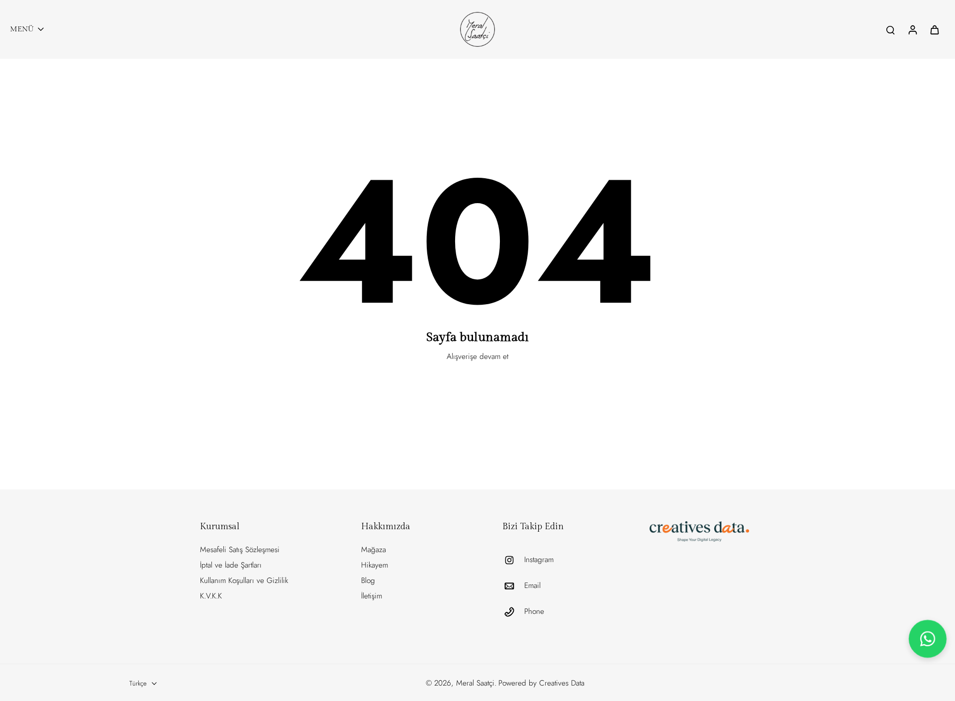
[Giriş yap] (912, 29)
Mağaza (373, 549)
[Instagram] (513, 560)
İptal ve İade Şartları (231, 565)
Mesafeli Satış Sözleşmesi (240, 549)
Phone (534, 611)
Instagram (539, 560)
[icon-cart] (934, 29)
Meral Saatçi (475, 683)
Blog (368, 580)
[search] (890, 29)
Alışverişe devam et (477, 356)
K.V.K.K (211, 595)
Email (532, 586)
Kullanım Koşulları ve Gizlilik (244, 580)
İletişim (371, 595)
